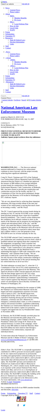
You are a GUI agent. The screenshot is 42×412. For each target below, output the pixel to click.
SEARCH (25, 4)
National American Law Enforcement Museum (19, 109)
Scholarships (11, 393)
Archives (17, 100)
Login (3, 410)
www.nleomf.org (26, 380)
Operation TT (23, 393)
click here (14, 390)
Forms (3, 393)
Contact (37, 393)
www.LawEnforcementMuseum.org (14, 340)
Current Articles (7, 100)
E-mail (9, 382)
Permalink (16, 382)
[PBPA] (4, 2)
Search (24, 100)
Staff (31, 393)
